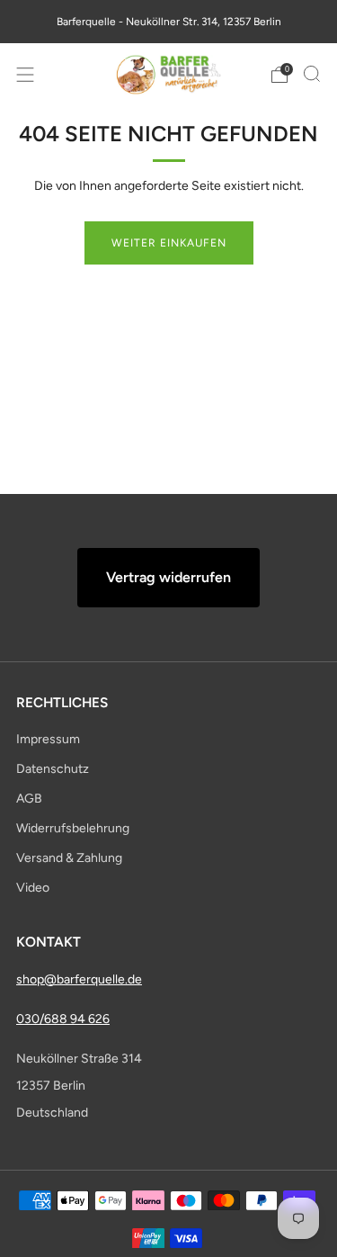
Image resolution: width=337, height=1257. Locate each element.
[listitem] (169, 21)
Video (32, 887)
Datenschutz (52, 769)
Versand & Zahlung (69, 858)
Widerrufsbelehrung (72, 828)
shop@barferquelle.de (79, 979)
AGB (29, 798)
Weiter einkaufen (168, 243)
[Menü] (25, 75)
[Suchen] (312, 74)
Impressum (48, 739)
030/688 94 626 (63, 1019)
